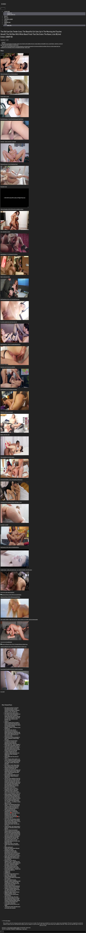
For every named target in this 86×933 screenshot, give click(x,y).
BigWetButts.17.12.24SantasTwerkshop (9, 254)
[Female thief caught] (15, 94)
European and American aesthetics (8, 367)
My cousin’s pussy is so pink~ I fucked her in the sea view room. (11, 789)
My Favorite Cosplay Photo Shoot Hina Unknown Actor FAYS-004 (12, 765)
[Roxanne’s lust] (15, 184)
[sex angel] (15, 689)
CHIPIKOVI (7, 872)
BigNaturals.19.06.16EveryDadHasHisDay (10, 547)
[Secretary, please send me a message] (15, 139)
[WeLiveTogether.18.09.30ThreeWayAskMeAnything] (15, 207)
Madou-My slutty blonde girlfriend (12, 892)
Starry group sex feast (5, 276)
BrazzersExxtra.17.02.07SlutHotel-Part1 (9, 164)
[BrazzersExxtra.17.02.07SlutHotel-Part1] (15, 161)
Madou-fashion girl (9, 847)
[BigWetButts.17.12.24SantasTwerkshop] (15, 252)
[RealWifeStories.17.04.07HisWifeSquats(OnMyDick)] (15, 116)
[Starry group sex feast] (15, 274)
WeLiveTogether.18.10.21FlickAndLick (9, 74)
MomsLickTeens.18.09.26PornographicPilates (10, 597)
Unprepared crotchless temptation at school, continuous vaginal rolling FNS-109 (12, 738)
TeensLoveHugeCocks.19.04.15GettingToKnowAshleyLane (13, 646)
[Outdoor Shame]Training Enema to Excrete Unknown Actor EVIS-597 (12, 886)
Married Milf (7, 22)
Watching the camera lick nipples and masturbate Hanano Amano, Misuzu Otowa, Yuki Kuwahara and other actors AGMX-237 (12, 771)
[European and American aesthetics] (15, 364)
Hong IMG (9, 25)
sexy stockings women (5, 231)
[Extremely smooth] (15, 522)
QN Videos (3, 4)
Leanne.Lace (7, 871)
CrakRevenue (19, 929)
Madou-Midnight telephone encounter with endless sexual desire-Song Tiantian (12, 877)
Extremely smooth (4, 524)
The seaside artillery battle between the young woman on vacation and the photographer (19, 619)
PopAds (13, 929)
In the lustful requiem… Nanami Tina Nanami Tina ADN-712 (12, 869)
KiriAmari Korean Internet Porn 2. (12, 873)
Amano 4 (7, 721)
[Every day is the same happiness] (15, 590)
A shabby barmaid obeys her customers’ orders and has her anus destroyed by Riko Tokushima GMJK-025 (12, 753)
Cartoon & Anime (8, 19)
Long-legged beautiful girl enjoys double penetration (12, 669)
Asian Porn (7, 11)
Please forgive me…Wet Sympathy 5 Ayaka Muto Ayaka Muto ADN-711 (12, 745)
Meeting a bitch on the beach (7, 412)
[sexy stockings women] (15, 229)
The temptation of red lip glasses (7, 457)
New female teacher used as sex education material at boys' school (12, 867)
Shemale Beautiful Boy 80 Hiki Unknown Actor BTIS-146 (11, 768)
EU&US (5, 21)
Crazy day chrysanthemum (6, 642)
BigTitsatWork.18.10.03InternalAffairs (9, 389)
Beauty (6, 16)
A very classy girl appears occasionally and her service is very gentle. (12, 904)
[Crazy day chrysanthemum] (15, 639)
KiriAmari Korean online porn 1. (12, 712)
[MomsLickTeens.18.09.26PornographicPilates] (11, 594)
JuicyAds (24, 929)
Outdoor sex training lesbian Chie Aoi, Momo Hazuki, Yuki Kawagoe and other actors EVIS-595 (12, 889)
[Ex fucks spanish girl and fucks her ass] (15, 319)
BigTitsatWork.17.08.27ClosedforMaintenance (10, 344)
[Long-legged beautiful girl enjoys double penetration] (15, 666)
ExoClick (8, 929)
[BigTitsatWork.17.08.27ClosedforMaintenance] (15, 342)
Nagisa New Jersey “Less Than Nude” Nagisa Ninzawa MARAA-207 (12, 844)
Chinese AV (9, 13)
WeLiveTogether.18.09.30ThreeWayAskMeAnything (12, 209)
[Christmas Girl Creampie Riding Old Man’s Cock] (15, 500)
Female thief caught (5, 96)
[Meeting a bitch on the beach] (15, 409)
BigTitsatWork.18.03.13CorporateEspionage (10, 299)
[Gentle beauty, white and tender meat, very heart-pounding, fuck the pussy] (15, 567)
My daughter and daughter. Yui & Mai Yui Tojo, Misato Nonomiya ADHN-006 (12, 776)
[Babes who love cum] (15, 432)
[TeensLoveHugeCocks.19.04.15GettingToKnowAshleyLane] (14, 644)
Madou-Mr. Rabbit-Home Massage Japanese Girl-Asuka (12, 849)
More (5, 24)
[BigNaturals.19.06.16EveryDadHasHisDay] (15, 545)
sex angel (3, 691)
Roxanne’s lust (4, 186)
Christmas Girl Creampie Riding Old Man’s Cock (11, 502)
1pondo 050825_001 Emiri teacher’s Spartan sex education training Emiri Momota (12, 827)
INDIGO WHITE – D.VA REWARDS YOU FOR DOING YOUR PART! (12, 894)
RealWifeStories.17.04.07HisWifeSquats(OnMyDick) (12, 119)
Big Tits (6, 17)
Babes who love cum (5, 434)
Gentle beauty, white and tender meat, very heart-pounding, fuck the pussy (16, 569)
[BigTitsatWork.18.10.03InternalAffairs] (15, 387)
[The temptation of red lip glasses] (15, 454)
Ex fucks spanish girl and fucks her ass (9, 321)
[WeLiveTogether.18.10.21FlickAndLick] (15, 71)
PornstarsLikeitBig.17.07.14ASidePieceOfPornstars (12, 479)
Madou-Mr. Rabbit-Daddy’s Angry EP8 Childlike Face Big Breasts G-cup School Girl (12, 858)
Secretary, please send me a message (8, 141)
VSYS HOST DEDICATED (13, 927)
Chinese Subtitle (11, 14)
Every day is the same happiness (7, 592)
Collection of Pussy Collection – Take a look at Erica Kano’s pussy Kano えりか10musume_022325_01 (12, 792)
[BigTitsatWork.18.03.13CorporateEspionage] (15, 297)
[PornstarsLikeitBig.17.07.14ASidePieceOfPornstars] (15, 477)
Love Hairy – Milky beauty (10, 875)
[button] (3, 28)
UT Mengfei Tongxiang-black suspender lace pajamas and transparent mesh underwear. (11, 742)
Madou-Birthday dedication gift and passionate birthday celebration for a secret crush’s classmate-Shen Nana (12, 795)
